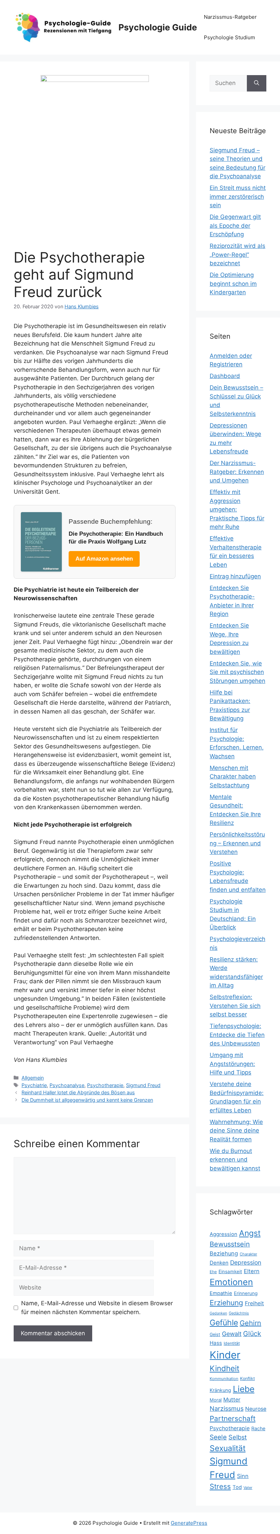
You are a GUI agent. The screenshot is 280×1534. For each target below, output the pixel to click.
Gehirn (250, 1323)
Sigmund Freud (143, 1085)
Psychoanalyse (67, 1085)
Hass (216, 1343)
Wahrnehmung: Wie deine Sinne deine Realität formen (236, 1130)
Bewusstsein (230, 1244)
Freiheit (254, 1303)
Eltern (252, 1271)
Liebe (243, 1389)
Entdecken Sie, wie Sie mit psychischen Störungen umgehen (237, 672)
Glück (252, 1333)
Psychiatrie (34, 1085)
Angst (250, 1233)
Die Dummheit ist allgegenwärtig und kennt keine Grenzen (87, 1100)
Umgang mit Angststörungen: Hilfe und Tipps (232, 1064)
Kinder (225, 1355)
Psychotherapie (105, 1085)
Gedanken (218, 1313)
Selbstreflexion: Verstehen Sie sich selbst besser (235, 1006)
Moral (216, 1400)
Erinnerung (245, 1293)
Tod (237, 1487)
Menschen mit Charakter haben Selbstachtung (233, 776)
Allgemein (33, 1078)
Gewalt (231, 1333)
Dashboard (225, 375)
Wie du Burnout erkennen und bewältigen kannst (235, 1160)
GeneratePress (189, 1523)
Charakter (248, 1254)
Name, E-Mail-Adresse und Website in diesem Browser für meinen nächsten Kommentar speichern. (97, 1307)
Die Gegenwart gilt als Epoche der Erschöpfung (235, 225)
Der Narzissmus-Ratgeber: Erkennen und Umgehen (237, 472)
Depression (245, 1262)
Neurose (255, 1409)
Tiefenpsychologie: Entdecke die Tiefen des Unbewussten (237, 1035)
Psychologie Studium (229, 37)
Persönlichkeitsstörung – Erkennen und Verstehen (237, 843)
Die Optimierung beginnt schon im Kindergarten (233, 283)
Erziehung (226, 1302)
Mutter (231, 1399)
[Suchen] (256, 83)
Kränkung (220, 1390)
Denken (219, 1262)
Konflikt (247, 1378)
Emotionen (231, 1282)
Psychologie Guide (157, 27)
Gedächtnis (239, 1313)
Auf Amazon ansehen (104, 558)
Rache (258, 1428)
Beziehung (224, 1253)
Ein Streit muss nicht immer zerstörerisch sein (238, 196)
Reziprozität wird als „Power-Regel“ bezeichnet (237, 254)
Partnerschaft (232, 1418)
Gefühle (224, 1322)
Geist (215, 1334)
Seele (218, 1437)
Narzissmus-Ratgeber (230, 17)
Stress (220, 1486)
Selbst (237, 1437)
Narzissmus (226, 1408)
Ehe (213, 1271)
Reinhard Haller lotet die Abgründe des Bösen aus (78, 1092)
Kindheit (224, 1368)
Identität (232, 1343)
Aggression (223, 1234)
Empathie (221, 1293)
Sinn (243, 1476)
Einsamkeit (230, 1271)
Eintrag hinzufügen (235, 576)
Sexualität (228, 1448)
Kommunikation (224, 1378)
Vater (247, 1487)
